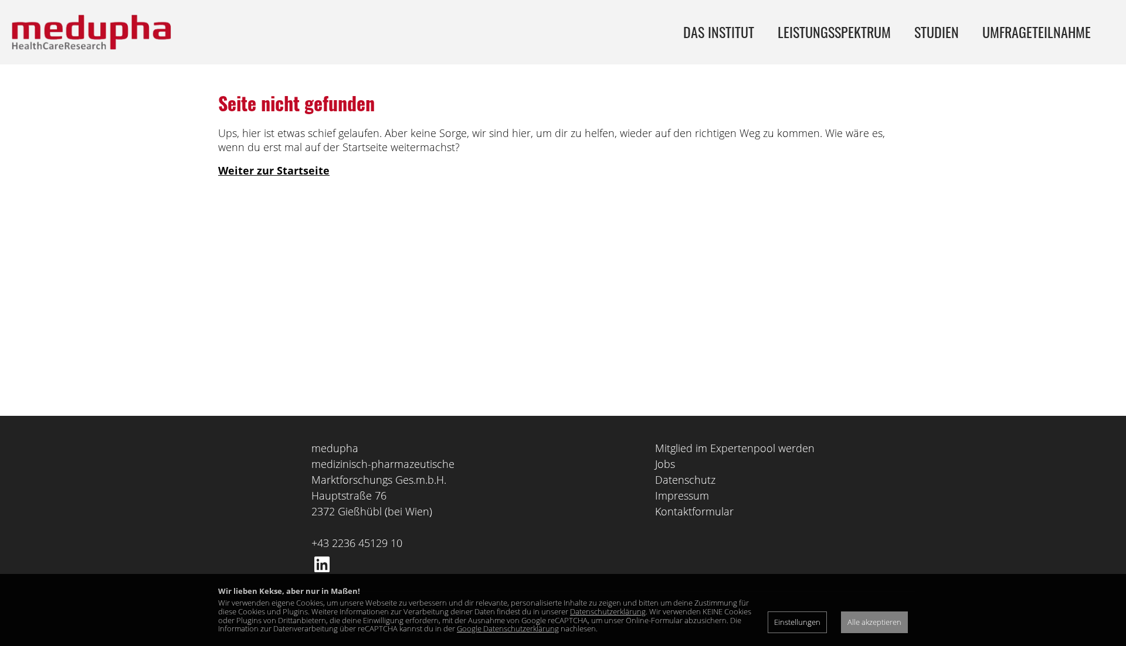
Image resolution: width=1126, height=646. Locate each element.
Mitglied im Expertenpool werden (735, 448)
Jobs (665, 464)
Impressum (682, 495)
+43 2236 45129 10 (356, 543)
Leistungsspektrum (834, 31)
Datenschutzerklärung (608, 611)
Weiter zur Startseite (274, 170)
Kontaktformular (694, 511)
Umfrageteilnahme (1036, 31)
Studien (936, 31)
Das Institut (718, 31)
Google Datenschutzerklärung (508, 628)
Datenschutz (685, 480)
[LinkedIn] (322, 564)
